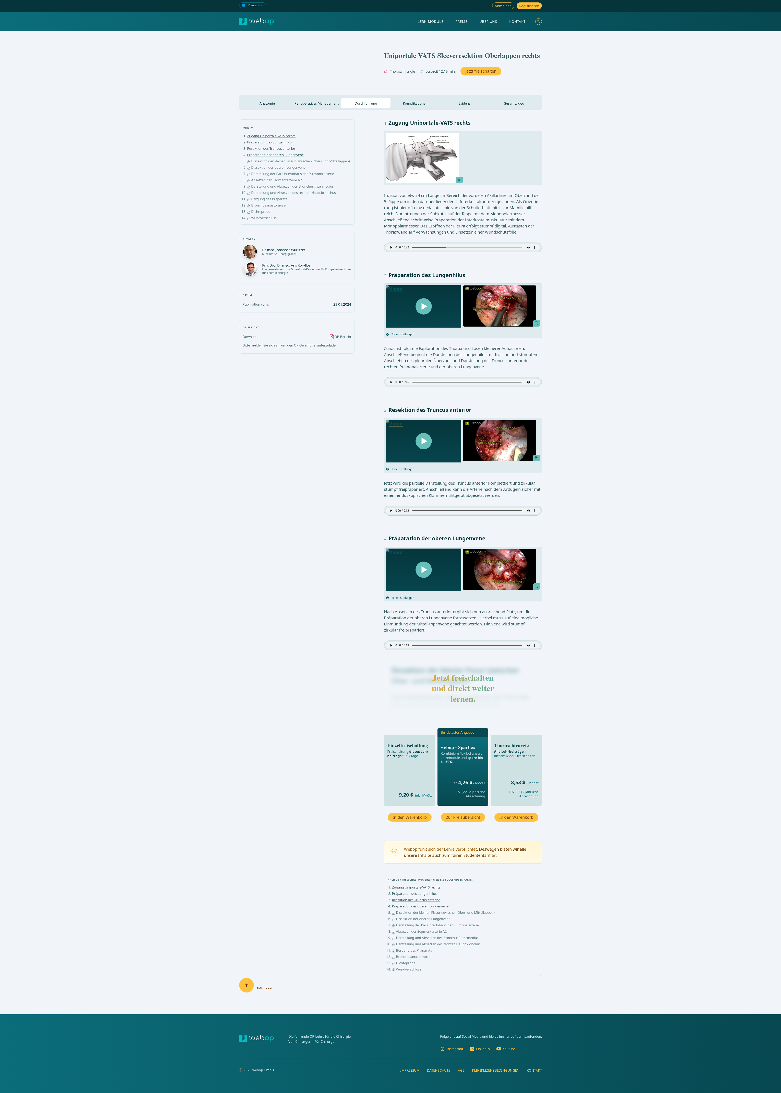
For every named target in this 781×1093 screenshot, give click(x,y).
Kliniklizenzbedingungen (495, 1070)
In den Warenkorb (410, 817)
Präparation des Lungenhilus (269, 142)
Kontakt (517, 21)
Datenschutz (438, 1070)
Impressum (410, 1070)
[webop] (256, 21)
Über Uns (488, 21)
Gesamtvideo (514, 103)
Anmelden (503, 5)
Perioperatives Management (317, 103)
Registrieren (529, 5)
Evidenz (464, 103)
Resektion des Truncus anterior (271, 148)
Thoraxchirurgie (402, 71)
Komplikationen (415, 103)
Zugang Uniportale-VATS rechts (271, 135)
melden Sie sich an (265, 345)
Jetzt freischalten (480, 71)
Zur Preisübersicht (463, 817)
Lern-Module (430, 21)
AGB (461, 1070)
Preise (461, 21)
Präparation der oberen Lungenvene (275, 154)
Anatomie (267, 103)
